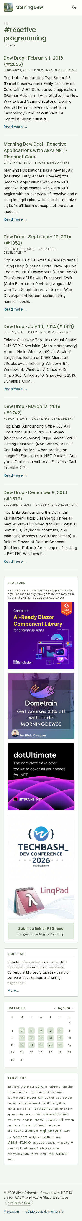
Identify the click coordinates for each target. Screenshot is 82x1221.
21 (60, 1045)
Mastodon (11, 1211)
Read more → (16, 126)
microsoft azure (55, 1114)
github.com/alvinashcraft (44, 1211)
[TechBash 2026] (41, 846)
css (58, 1097)
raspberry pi (15, 1125)
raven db (30, 1125)
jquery (11, 1114)
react (42, 1125)
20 (50, 1045)
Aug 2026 (63, 1008)
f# (43, 1103)
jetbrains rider (63, 1108)
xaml (11, 1159)
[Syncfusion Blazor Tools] (41, 635)
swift (66, 1130)
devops (68, 1097)
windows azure (50, 1148)
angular (67, 1086)
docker (12, 1103)
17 (21, 1045)
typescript (20, 1137)
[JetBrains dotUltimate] (41, 776)
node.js (27, 1120)
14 (60, 1037)
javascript (42, 1108)
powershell (54, 1120)
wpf (51, 1153)
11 (31, 1037)
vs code (38, 1142)
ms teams (14, 1120)
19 (40, 1045)
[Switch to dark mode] (74, 7)
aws (60, 1092)
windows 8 (31, 1148)
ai (46, 1086)
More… (13, 990)
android (54, 1086)
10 (21, 1037)
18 (31, 1045)
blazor (31, 1097)
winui (43, 1153)
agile (39, 1086)
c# (40, 1097)
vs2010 (51, 1142)
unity (32, 1137)
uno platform (45, 1137)
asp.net (12, 1092)
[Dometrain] (41, 706)
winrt (34, 1153)
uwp (59, 1137)
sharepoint (15, 1130)
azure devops (16, 1097)
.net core (13, 1086)
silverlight (31, 1130)
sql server (51, 1131)
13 (50, 1037)
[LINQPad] (41, 901)
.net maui (27, 1086)
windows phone (19, 1153)
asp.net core (28, 1092)
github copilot (17, 1108)
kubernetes (24, 1114)
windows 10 (65, 1142)
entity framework (29, 1103)
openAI (39, 1120)
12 (40, 1037)
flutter (51, 1103)
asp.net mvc (47, 1092)
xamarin (62, 1153)
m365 (38, 1114)
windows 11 (15, 1148)
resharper (53, 1125)
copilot (49, 1097)
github (61, 1103)
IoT (30, 1108)
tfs (9, 1137)
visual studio (19, 1142)
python (69, 1120)
